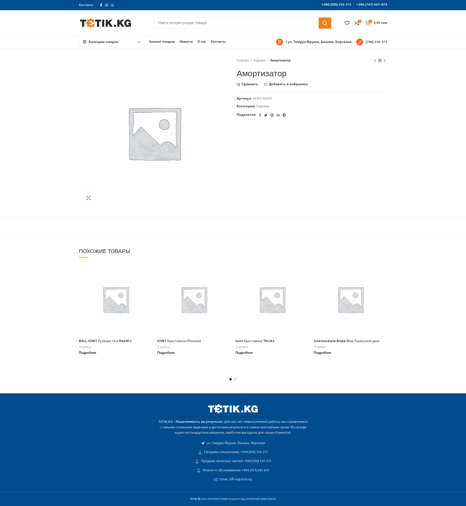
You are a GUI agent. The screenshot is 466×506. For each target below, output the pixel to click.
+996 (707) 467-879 (371, 5)
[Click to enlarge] (89, 198)
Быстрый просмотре (149, 281)
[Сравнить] (149, 270)
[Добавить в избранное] (149, 292)
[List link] (233, 443)
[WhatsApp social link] (112, 5)
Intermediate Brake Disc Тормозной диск (346, 341)
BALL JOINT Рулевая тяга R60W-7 (105, 341)
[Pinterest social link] (272, 115)
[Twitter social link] (266, 115)
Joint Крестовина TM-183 (254, 341)
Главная (243, 60)
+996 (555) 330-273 (336, 5)
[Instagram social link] (106, 5)
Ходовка (259, 60)
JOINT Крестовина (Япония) (179, 341)
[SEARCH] (325, 23)
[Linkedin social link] (278, 115)
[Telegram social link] (284, 115)
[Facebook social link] (101, 5)
